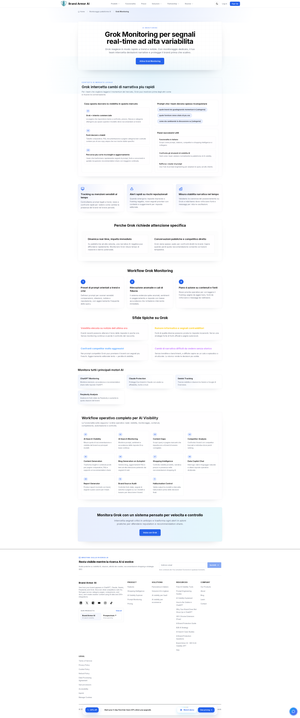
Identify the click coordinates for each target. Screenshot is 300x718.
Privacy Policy (84, 665)
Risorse (188, 4)
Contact (204, 604)
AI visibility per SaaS (159, 595)
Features (131, 587)
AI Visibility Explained (184, 598)
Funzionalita (130, 4)
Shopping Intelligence (136, 591)
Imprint (81, 693)
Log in (224, 4)
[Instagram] (105, 603)
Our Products (206, 587)
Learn (203, 599)
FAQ (177, 650)
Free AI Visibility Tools (184, 587)
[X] (87, 603)
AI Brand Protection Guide (186, 623)
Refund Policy (84, 673)
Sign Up (235, 4)
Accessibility (83, 689)
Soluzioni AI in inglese (160, 591)
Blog (202, 595)
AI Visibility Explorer (135, 595)
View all (119, 611)
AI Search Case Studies (185, 632)
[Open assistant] (293, 711)
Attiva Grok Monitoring (150, 61)
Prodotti (114, 4)
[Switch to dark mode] (217, 4)
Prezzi (143, 4)
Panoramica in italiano (160, 587)
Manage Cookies (85, 697)
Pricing (130, 604)
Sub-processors (85, 685)
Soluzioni (155, 4)
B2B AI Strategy (182, 628)
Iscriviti (213, 565)
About (203, 591)
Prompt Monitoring (135, 599)
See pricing (205, 710)
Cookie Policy (84, 669)
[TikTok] (111, 603)
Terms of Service (85, 661)
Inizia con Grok (150, 532)
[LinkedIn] (81, 603)
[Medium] (93, 603)
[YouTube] (99, 603)
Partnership (172, 4)
